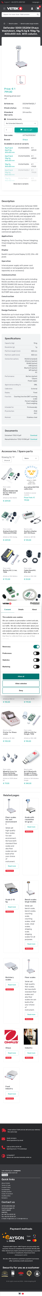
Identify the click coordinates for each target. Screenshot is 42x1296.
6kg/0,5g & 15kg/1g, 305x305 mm (10, 158)
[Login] (32, 8)
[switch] (36, 653)
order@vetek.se (22, 1218)
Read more (12, 866)
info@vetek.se (11, 1218)
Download (33, 435)
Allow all (21, 676)
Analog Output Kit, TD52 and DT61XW (10, 532)
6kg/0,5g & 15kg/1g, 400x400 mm (10, 172)
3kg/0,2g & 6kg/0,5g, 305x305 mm (10, 150)
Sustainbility (6, 1189)
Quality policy (6, 1196)
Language (35, 2)
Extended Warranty (14, 119)
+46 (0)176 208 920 (18, 2)
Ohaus (25, 140)
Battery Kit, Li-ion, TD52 (10, 571)
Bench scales (13, 23)
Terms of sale (6, 1185)
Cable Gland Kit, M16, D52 (30, 571)
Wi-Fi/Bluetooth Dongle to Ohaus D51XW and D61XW (30, 773)
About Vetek (6, 1183)
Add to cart (27, 130)
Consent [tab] (7, 609)
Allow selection (21, 683)
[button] (37, 1273)
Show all (7, 460)
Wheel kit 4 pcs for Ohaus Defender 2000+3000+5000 (10, 773)
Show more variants (21, 184)
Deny (21, 690)
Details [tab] (21, 609)
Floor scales (7, 487)
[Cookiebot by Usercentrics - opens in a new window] (30, 603)
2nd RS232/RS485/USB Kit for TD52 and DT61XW (10, 491)
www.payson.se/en (21, 1255)
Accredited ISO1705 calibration (31, 488)
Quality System (7, 1191)
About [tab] (34, 609)
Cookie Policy (6, 1187)
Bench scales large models (29, 23)
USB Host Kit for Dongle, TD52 (30, 733)
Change (4, 1175)
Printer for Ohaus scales (10, 733)
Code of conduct (7, 1194)
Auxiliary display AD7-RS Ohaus (30, 532)
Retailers (5, 1198)
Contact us (8, 1202)
